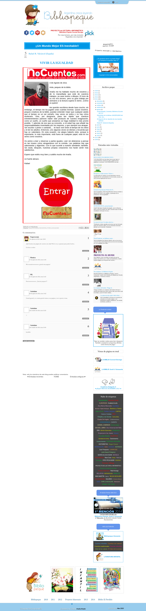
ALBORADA (103, 403)
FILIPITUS (114, 436)
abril (98, 131)
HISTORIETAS (103, 444)
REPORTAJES (108, 473)
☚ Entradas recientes (35, 377)
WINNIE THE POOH (108, 484)
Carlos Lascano (109, 411)
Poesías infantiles (116, 546)
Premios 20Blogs (108, 463)
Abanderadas (102, 400)
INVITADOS (35, 228)
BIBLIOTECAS (99, 411)
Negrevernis (34, 237)
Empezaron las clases (105, 433)
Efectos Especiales (105, 430)
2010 (96, 137)
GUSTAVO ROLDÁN (113, 441)
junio (98, 127)
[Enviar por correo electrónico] (80, 228)
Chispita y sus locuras (104, 417)
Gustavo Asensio (101, 441)
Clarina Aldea (115, 416)
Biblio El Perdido (105, 599)
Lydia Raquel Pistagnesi (108, 452)
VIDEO (98, 481)
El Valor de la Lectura (115, 549)
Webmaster (117, 481)
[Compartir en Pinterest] (88, 228)
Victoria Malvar (117, 479)
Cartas (30, 228)
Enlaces (116, 433)
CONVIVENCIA (105, 422)
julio (98, 125)
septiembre (100, 107)
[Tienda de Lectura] (108, 339)
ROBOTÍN (117, 473)
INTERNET (111, 447)
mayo (98, 129)
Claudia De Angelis (103, 419)
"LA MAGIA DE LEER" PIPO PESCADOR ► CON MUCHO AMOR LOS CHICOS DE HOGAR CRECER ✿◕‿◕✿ (110, 295)
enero (98, 135)
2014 (96, 93)
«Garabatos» (117, 51)
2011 (96, 99)
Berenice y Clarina (115, 408)
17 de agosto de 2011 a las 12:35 (37, 259)
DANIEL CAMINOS (103, 425)
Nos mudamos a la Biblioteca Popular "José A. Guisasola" (104, 271)
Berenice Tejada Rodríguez (102, 408)
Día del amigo (115, 425)
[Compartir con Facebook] (86, 228)
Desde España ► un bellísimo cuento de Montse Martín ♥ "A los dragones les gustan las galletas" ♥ (104, 238)
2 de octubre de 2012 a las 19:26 (37, 310)
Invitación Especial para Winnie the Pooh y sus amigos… (104, 190)
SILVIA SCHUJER (115, 476)
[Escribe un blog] (82, 228)
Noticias (118, 457)
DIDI (98, 430)
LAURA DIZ (113, 449)
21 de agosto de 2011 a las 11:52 (37, 276)
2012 (96, 97)
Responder (85, 251)
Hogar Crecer (113, 444)
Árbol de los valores (101, 549)
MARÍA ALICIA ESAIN (105, 455)
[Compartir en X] (84, 228)
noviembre (100, 103)
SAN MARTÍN (99, 476)
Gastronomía (114, 438)
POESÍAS (118, 460)
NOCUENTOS (42, 228)
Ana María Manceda (105, 406)
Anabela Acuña (112, 403)
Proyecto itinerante (73, 599)
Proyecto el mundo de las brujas (108, 468)
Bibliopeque (36, 599)
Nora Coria (108, 457)
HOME (56, 377)
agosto (99, 109)
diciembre (100, 101)
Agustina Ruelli (113, 400)
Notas (114, 457)
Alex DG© (120, 608)
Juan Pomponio (104, 449)
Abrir (116, 2)
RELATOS (100, 473)
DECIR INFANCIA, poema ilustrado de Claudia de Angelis (104, 206)
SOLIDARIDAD (100, 479)
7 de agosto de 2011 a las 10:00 (37, 239)
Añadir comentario (28, 341)
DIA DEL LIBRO (100, 428)
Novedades (99, 460)
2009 (96, 139)
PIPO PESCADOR (108, 460)
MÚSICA (116, 455)
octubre (99, 105)
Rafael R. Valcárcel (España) (41, 53)
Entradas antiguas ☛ (78, 377)
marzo (99, 133)
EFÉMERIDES (116, 430)
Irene (106, 447)
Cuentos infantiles (101, 543)
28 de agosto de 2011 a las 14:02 (37, 293)
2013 (96, 95)
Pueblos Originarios (104, 471)
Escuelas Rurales (104, 436)
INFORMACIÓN (99, 447)
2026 (96, 90)
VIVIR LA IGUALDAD (56, 63)
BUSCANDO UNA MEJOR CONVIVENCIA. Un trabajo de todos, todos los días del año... (104, 157)
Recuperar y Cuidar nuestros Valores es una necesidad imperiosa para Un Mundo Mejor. (104, 173)
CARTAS (118, 411)
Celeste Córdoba (106, 414)
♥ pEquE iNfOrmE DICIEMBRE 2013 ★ (108, 387)
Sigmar (107, 476)
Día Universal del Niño (114, 428)
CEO (113, 414)
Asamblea (116, 406)
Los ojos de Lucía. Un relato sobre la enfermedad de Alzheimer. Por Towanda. (104, 222)
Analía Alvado (108, 46)
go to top (73, 604)
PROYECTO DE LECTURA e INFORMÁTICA (108, 466)
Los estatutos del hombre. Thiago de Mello (104, 288)
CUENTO (114, 422)
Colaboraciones (114, 419)
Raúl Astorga (114, 471)
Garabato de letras (103, 438)
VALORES (109, 479)
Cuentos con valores (115, 543)
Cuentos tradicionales (102, 546)
